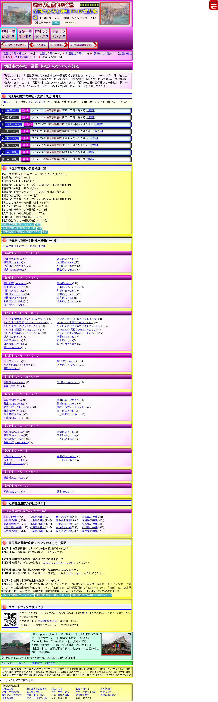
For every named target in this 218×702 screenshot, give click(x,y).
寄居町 (14, 463)
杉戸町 (67, 343)
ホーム (56, 22)
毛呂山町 (16, 442)
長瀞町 (15, 382)
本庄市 (15, 417)
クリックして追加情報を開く (19, 680)
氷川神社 (12, 138)
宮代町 (15, 439)
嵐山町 (15, 477)
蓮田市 (13, 400)
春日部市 (15, 283)
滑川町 (68, 382)
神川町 (15, 287)
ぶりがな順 (7, 246)
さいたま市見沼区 (78, 333)
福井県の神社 (11, 531)
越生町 (67, 269)
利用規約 (50, 663)
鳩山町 (68, 400)
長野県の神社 (63, 531)
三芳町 (67, 439)
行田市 (14, 297)
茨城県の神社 (89, 520)
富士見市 (14, 414)
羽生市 (14, 403)
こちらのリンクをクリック (58, 562)
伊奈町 (13, 262)
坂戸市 (13, 336)
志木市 (65, 340)
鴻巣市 (67, 301)
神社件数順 (39, 246)
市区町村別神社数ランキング (17, 224)
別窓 (37, 224)
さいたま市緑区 (76, 329)
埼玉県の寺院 (73, 53)
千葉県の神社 (63, 524)
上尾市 (13, 258)
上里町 (68, 287)
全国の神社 (125, 53)
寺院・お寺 (56, 688)
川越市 (67, 290)
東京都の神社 (89, 524)
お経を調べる (82, 688)
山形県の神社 (37, 520)
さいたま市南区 (23, 333)
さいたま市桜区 (23, 326)
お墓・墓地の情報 (60, 695)
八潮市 (13, 456)
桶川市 (14, 269)
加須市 (65, 283)
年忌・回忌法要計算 (37, 698)
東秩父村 (18, 407)
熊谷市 (14, 301)
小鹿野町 (15, 265)
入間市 (66, 262)
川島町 (15, 294)
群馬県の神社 (37, 524)
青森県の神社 (37, 516)
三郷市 (66, 431)
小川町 (67, 265)
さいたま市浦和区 (78, 318)
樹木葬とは (106, 688)
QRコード (87, 613)
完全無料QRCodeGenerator (51, 621)
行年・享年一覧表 (60, 692)
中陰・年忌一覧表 (36, 695)
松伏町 (15, 431)
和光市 (13, 491)
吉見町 (67, 460)
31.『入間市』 (40, 45)
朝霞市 (66, 258)
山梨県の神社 (37, 531)
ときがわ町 (17, 364)
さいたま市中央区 (80, 326)
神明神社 (12, 117)
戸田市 (11, 368)
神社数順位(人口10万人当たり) (18, 228)
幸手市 (66, 336)
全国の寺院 (46, 53)
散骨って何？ (107, 692)
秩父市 (13, 361)
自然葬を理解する (109, 695)
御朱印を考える (34, 692)
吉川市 (14, 460)
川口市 (14, 290)
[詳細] (25, 110)
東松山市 (71, 407)
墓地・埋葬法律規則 (86, 692)
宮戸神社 (12, 110)
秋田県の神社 (11, 520)
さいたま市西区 (22, 329)
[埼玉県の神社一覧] (40, 101)
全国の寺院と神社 (14, 53)
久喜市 (65, 297)
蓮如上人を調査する (37, 688)
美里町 (14, 435)
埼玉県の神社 (22, 57)
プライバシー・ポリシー (14, 663)
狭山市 (13, 340)
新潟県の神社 (37, 527)
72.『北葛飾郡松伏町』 (81, 45)
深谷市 (66, 410)
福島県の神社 (63, 520)
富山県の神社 (63, 527)
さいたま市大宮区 (26, 322)
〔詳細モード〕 (9, 101)
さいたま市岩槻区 (26, 318)
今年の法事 (7, 698)
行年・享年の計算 (11, 692)
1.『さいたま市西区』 (16, 45)
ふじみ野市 (69, 414)
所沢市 (68, 364)
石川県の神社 (89, 527)
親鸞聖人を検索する (12, 695)
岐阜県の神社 (89, 531)
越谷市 (14, 304)
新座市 (13, 386)
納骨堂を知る (82, 695)
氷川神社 (12, 131)
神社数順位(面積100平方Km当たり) (21, 231)
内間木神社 (14, 124)
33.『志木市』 (57, 45)
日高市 (13, 410)
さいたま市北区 (75, 322)
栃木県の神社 (11, 524)
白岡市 (14, 343)
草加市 (13, 347)
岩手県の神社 (63, 516)
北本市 (67, 294)
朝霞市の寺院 (101, 53)
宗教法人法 (7, 688)
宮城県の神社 (89, 516)
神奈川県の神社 (12, 527)
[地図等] (90, 110)
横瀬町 (67, 456)
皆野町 (67, 435)
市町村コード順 (23, 246)
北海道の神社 (11, 516)
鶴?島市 (69, 361)
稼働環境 (37, 663)
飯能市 (67, 403)
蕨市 (64, 491)
